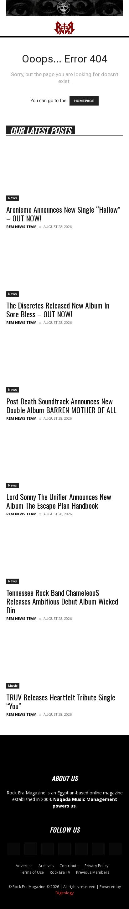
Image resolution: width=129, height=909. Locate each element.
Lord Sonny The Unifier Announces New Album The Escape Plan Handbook (58, 501)
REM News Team (21, 226)
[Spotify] (64, 849)
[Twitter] (98, 849)
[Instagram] (30, 848)
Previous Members (92, 872)
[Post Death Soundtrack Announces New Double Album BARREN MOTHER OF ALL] (64, 364)
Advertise (24, 865)
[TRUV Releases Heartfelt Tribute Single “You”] (64, 660)
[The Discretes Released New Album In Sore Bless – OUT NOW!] (64, 268)
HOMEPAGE (84, 101)
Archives (46, 865)
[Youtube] (115, 849)
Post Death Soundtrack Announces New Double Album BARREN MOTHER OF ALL (61, 405)
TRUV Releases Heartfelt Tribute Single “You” (60, 701)
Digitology (64, 893)
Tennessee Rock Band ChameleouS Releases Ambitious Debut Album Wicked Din (62, 601)
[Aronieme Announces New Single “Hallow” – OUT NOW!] (64, 172)
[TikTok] (81, 849)
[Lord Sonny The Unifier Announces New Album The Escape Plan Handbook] (64, 459)
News (12, 198)
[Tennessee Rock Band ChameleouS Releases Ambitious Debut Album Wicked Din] (64, 555)
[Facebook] (14, 849)
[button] (11, 27)
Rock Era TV (60, 872)
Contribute (69, 865)
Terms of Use (32, 872)
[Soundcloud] (47, 849)
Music (13, 686)
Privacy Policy (96, 865)
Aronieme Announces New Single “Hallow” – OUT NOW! (63, 214)
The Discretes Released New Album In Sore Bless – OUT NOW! (57, 309)
